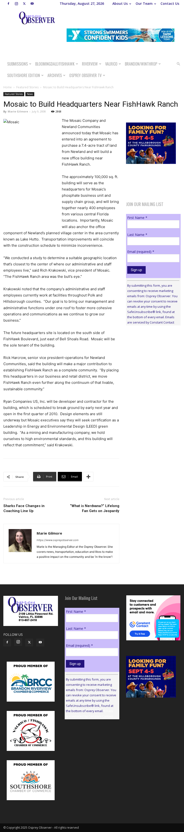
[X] (24, 3)
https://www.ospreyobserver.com (58, 540)
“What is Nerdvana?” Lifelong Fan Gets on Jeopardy (94, 508)
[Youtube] (32, 3)
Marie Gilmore (18, 111)
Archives (54, 75)
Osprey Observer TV (85, 75)
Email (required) (140, 251)
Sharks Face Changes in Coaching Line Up (24, 508)
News (30, 94)
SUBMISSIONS (17, 64)
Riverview (90, 64)
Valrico (111, 64)
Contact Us (170, 3)
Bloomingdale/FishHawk (55, 64)
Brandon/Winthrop (141, 64)
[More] (88, 476)
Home (7, 87)
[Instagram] (16, 3)
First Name (137, 217)
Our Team (144, 3)
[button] (178, 64)
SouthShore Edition (23, 75)
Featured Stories (27, 87)
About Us (120, 3)
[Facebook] (8, 3)
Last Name (137, 234)
